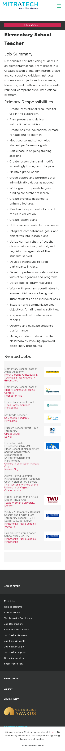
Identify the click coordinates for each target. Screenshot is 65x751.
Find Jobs (9, 601)
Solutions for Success (16, 629)
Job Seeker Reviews (15, 635)
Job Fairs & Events (14, 641)
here (53, 732)
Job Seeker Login (14, 646)
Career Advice (12, 612)
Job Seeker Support (15, 652)
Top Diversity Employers (18, 618)
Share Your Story (13, 663)
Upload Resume (13, 607)
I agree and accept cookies (32, 745)
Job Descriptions (14, 624)
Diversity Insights (14, 658)
